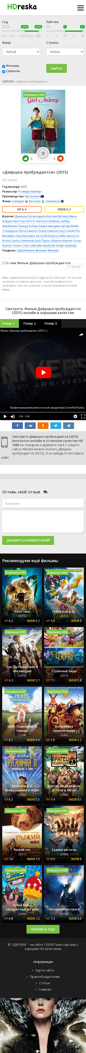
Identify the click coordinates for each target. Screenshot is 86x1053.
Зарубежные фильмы (32, 250)
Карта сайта (45, 970)
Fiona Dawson (28, 231)
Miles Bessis (68, 236)
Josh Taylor (42, 241)
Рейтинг (52, 22)
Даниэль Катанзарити (30, 216)
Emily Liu (53, 236)
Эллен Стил (21, 245)
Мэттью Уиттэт (25, 221)
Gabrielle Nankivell (42, 245)
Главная (45, 989)
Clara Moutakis (25, 236)
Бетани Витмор (58, 216)
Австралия (32, 196)
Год (5, 22)
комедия (18, 201)
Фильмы (12, 66)
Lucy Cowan (67, 231)
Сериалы (13, 71)
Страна (52, 42)
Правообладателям (45, 977)
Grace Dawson (48, 231)
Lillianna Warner (62, 241)
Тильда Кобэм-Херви (32, 226)
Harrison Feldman (48, 221)
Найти (56, 68)
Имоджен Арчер (59, 226)
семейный (52, 201)
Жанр (6, 42)
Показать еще (43, 929)
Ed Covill (41, 236)
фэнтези (35, 201)
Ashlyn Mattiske (66, 245)
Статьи (44, 983)
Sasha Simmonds (23, 241)
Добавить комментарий (28, 540)
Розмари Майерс (30, 191)
